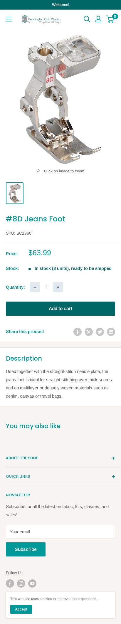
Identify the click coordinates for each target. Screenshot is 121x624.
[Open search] (87, 19)
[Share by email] (111, 331)
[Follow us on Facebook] (10, 583)
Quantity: (15, 287)
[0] (110, 19)
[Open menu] (9, 19)
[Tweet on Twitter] (100, 331)
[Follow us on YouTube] (32, 583)
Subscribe (26, 549)
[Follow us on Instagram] (21, 583)
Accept (21, 609)
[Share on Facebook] (77, 331)
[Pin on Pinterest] (89, 331)
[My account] (98, 19)
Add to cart (60, 308)
